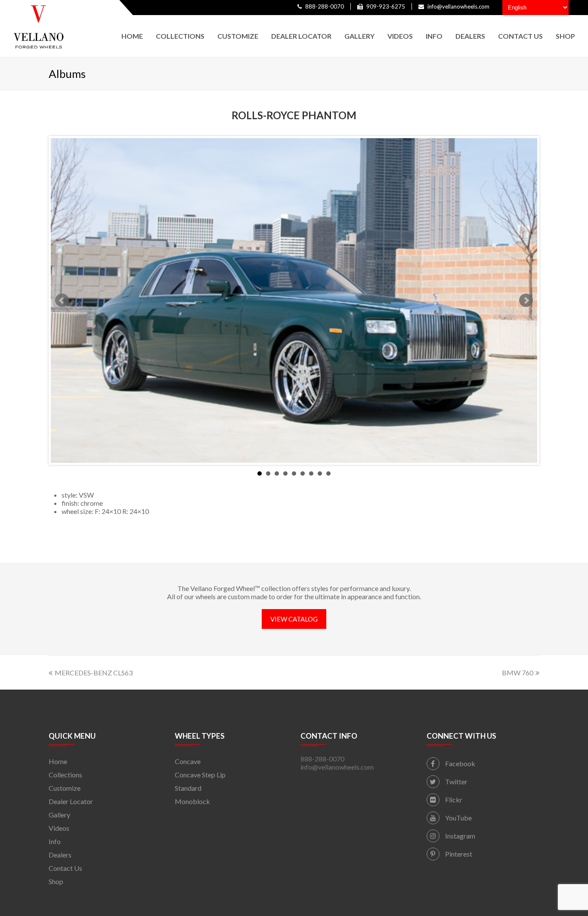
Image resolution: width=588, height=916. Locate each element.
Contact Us (65, 868)
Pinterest (458, 854)
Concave (188, 761)
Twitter (455, 781)
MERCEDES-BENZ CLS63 (94, 672)
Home (58, 761)
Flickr (453, 799)
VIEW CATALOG (294, 619)
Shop (56, 881)
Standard (188, 788)
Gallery (59, 815)
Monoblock (192, 801)
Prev (62, 300)
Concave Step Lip (200, 775)
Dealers (60, 855)
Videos (59, 828)
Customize (64, 788)
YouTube (458, 818)
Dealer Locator (71, 801)
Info (55, 841)
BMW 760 (517, 672)
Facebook (459, 763)
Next (526, 300)
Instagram (459, 836)
